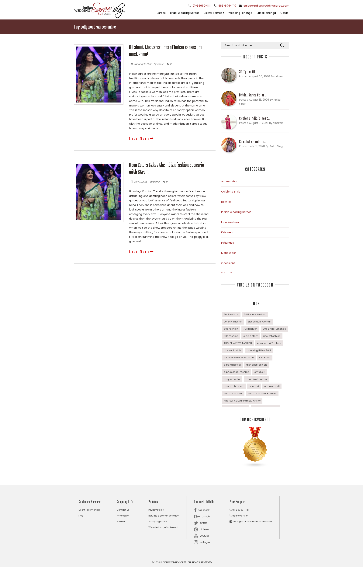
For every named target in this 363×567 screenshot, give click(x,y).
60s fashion (231, 328)
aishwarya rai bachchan (239, 357)
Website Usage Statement (163, 527)
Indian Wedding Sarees (236, 212)
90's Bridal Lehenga (274, 328)
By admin (159, 64)
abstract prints (232, 350)
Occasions (228, 263)
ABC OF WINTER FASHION (238, 343)
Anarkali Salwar (233, 393)
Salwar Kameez (214, 13)
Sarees (161, 13)
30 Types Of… (248, 71)
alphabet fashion (256, 364)
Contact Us (123, 509)
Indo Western (230, 222)
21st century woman (259, 321)
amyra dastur (232, 379)
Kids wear (227, 232)
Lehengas (227, 243)
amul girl (259, 372)
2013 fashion (231, 314)
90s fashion (231, 336)
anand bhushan (234, 386)
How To (226, 202)
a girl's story (250, 336)
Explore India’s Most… (254, 118)
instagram (206, 542)
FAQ (80, 515)
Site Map (121, 521)
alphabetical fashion (236, 372)
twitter (203, 522)
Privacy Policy (156, 509)
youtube (204, 535)
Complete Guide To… (252, 141)
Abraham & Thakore (269, 343)
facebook (204, 510)
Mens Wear (228, 253)
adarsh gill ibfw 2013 (259, 350)
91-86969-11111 (202, 6)
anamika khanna (256, 379)
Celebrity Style (230, 191)
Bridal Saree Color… (253, 95)
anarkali (254, 386)
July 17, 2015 (140, 181)
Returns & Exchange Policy (163, 515)
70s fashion (250, 328)
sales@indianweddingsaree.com (266, 6)
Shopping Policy (157, 521)
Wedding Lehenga (240, 13)
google (206, 516)
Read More (139, 138)
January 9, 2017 (142, 64)
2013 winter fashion (255, 314)
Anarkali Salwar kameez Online (242, 400)
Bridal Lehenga (266, 13)
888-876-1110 (227, 6)
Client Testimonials (89, 509)
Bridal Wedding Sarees (184, 13)
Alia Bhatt (265, 357)
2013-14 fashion (233, 321)
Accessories (229, 181)
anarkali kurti (272, 386)
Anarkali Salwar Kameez (262, 393)
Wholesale (122, 515)
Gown (284, 13)
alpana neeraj (232, 364)
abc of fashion (272, 336)
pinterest (205, 529)
